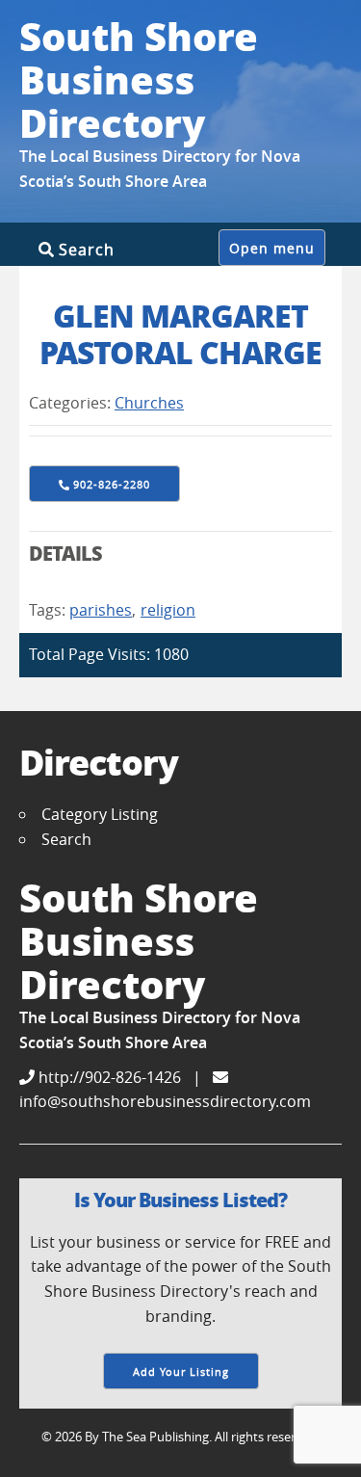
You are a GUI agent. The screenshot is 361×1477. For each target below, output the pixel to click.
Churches (149, 402)
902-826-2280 (111, 484)
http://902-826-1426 (108, 1077)
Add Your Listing (181, 1371)
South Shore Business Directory (138, 79)
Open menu (272, 248)
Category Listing (99, 814)
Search (84, 249)
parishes (100, 609)
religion (168, 609)
